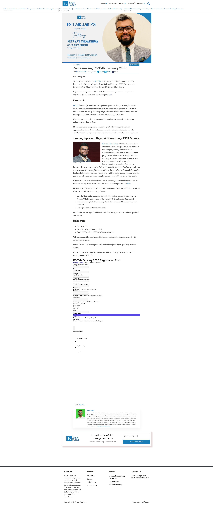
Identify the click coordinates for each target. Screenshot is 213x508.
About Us (90, 476)
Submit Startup (116, 485)
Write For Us (92, 485)
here (110, 95)
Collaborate (91, 482)
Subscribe (131, 3)
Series (103, 3)
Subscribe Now (136, 442)
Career (89, 479)
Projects (140, 3)
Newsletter (113, 3)
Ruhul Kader (81, 72)
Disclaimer (114, 482)
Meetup (77, 65)
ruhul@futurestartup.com (103, 426)
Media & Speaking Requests (117, 477)
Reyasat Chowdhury (110, 144)
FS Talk (98, 81)
